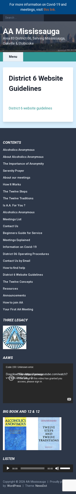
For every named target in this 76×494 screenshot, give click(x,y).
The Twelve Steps (15, 191)
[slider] (65, 467)
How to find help (14, 268)
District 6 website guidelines (30, 108)
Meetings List (12, 219)
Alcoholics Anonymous (18, 150)
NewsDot (41, 486)
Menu (13, 57)
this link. (49, 10)
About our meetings (16, 177)
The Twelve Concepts (18, 282)
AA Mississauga (31, 31)
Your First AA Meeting (18, 309)
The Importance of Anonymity (23, 163)
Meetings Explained (16, 240)
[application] (38, 383)
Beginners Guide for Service (22, 233)
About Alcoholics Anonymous (23, 157)
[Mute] (57, 468)
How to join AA (13, 302)
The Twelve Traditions (18, 198)
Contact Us (10, 226)
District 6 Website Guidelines (23, 274)
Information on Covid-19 (20, 247)
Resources (10, 288)
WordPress (14, 486)
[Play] (8, 468)
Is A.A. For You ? (14, 205)
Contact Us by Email (16, 261)
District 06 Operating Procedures (26, 254)
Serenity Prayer (13, 170)
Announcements (14, 295)
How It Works (12, 184)
